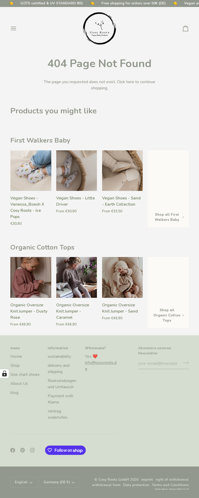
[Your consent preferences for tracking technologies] (4, 373)
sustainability (59, 356)
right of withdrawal (172, 479)
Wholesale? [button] (95, 348)
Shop (15, 365)
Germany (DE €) (57, 482)
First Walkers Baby (40, 140)
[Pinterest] (22, 450)
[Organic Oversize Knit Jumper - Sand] (122, 277)
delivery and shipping (58, 369)
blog (14, 392)
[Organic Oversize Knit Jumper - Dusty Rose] (30, 277)
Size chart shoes (25, 374)
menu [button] (15, 348)
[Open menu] (18, 28)
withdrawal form (106, 485)
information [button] (58, 348)
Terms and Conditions (170, 485)
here (130, 82)
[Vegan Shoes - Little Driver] (76, 170)
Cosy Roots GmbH (113, 479)
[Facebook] (12, 450)
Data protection (136, 485)
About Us (19, 383)
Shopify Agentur (161, 489)
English (21, 482)
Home (16, 356)
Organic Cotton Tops (42, 247)
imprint (147, 479)
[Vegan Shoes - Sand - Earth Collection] (122, 170)
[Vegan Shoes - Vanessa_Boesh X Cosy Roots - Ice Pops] (30, 170)
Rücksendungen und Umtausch (62, 384)
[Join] (184, 363)
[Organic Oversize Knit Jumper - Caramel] (76, 277)
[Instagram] (32, 450)
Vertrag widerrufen (57, 414)
